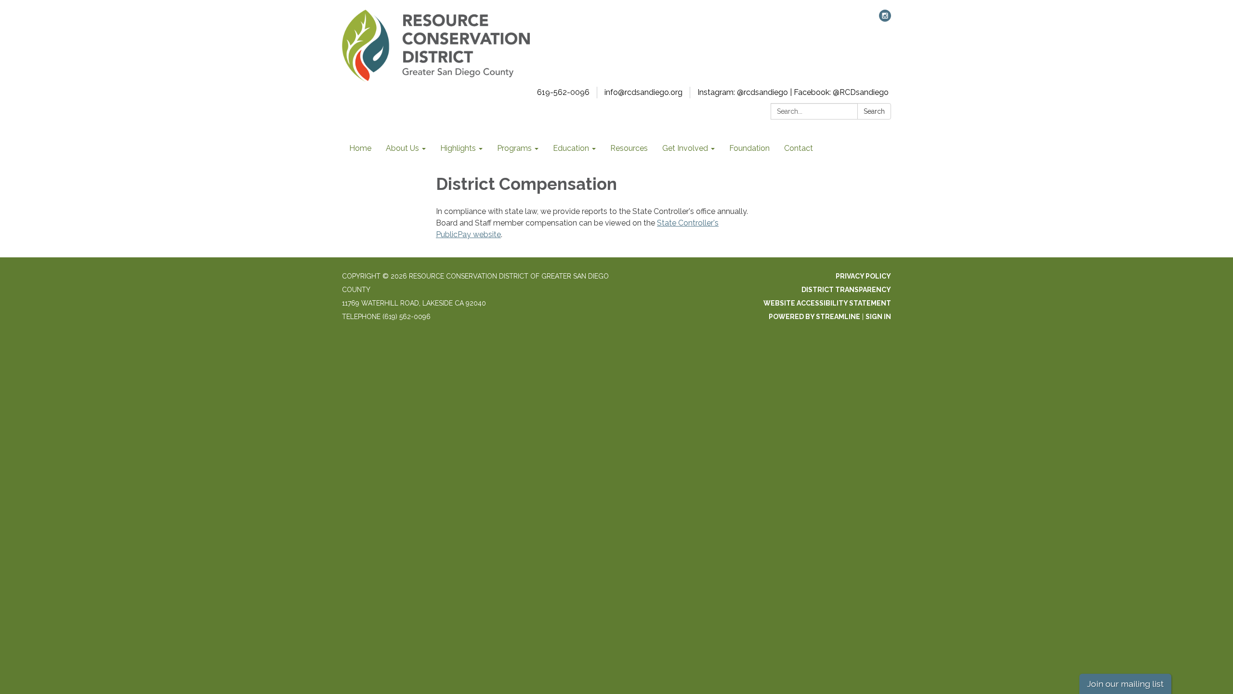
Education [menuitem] (571, 148)
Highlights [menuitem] (458, 148)
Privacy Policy (863, 276)
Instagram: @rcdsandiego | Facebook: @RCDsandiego (793, 92)
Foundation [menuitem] (749, 148)
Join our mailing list (1125, 684)
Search (874, 111)
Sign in (878, 316)
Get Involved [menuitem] (685, 148)
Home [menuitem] (360, 148)
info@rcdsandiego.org (643, 92)
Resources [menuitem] (629, 148)
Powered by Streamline (814, 316)
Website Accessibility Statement (827, 303)
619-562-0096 (563, 92)
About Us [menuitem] (402, 148)
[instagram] (885, 19)
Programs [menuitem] (514, 148)
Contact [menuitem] (798, 148)
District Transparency (846, 290)
